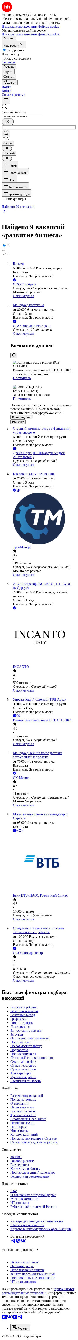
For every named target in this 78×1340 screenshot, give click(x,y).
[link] (9, 77)
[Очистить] (8, 121)
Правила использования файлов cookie (30, 34)
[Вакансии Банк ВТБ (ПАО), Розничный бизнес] (43, 863)
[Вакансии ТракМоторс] (43, 519)
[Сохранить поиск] (6, 133)
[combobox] (22, 112)
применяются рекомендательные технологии (38, 1291)
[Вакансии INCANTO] (43, 637)
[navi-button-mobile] (6, 100)
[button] (6, 87)
